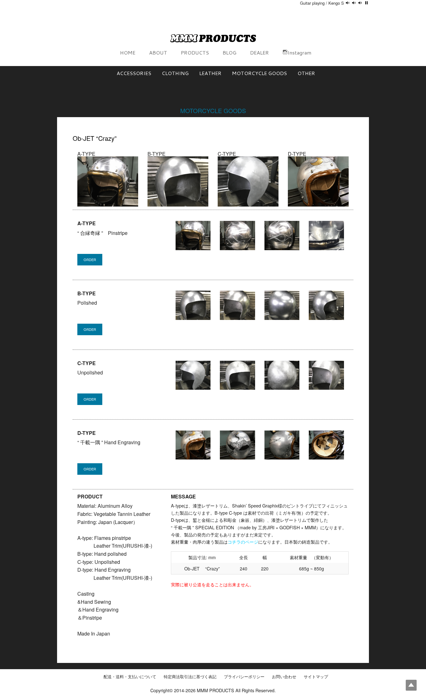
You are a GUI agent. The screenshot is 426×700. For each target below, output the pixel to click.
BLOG (229, 52)
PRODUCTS (195, 52)
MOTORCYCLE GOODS (259, 73)
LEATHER (210, 73)
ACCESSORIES (134, 73)
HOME (127, 52)
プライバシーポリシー (244, 676)
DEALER (259, 52)
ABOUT (158, 52)
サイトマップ (316, 676)
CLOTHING (175, 73)
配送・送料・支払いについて (130, 676)
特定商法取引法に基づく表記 (190, 676)
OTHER (306, 73)
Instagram (299, 52)
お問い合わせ (284, 676)
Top (411, 685)
